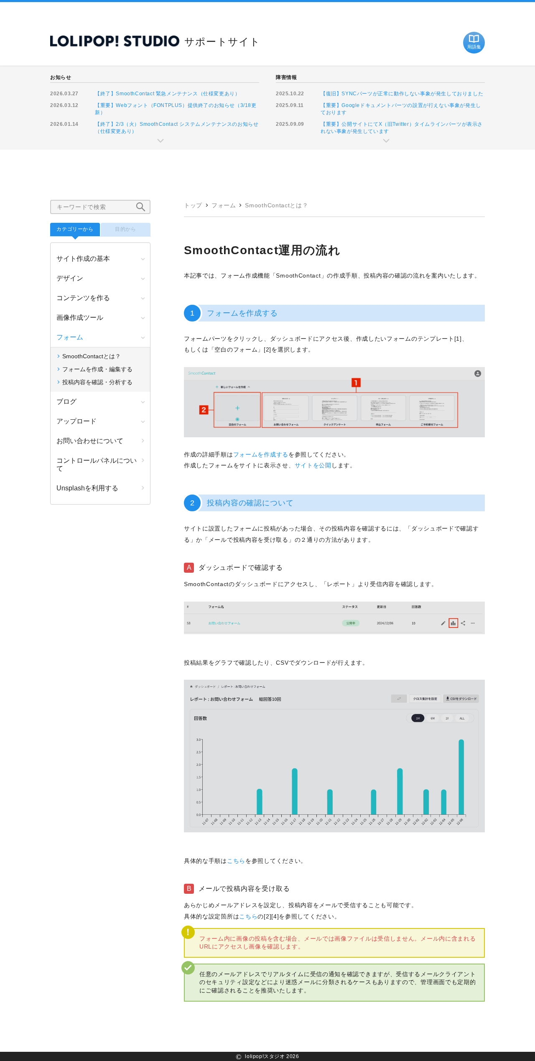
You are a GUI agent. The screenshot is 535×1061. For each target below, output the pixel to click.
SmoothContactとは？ (276, 205)
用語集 (474, 46)
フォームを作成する (260, 454)
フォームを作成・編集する (97, 369)
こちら (236, 860)
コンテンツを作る (83, 297)
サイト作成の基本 (83, 258)
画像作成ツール (79, 317)
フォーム (223, 205)
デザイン (69, 278)
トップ (193, 205)
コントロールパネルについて (96, 464)
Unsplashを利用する (87, 488)
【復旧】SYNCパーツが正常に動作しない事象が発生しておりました (402, 94)
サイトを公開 (313, 465)
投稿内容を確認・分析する (97, 382)
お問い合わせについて (89, 440)
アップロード (76, 421)
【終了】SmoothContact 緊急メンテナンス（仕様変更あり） (167, 94)
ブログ (66, 401)
